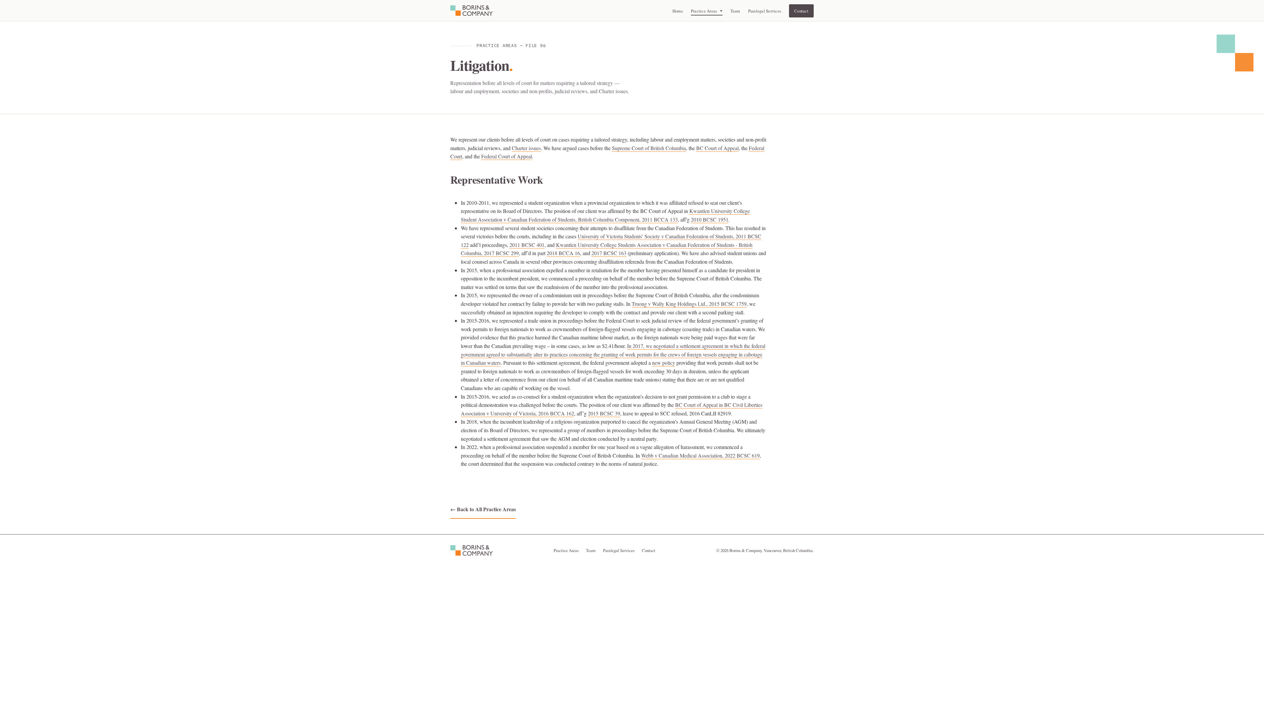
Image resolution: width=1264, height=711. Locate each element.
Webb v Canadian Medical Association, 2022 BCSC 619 (700, 455)
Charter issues (526, 148)
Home (677, 11)
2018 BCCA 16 (563, 253)
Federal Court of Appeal (506, 156)
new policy (663, 362)
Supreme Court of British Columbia (649, 148)
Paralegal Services (764, 11)
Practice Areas (566, 550)
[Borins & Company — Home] (471, 10)
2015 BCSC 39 (604, 413)
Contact (801, 11)
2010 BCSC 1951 (709, 219)
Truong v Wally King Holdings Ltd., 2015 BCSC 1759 (689, 303)
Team (735, 11)
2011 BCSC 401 (527, 244)
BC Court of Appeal (717, 148)
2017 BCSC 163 (609, 253)
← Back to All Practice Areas (483, 509)
